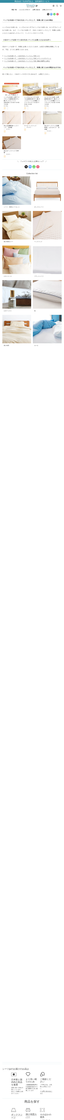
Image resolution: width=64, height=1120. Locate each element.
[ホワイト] (7, 108)
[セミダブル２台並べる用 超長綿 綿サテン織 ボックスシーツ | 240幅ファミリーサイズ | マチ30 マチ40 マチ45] (52, 89)
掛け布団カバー (31, 1115)
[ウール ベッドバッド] (32, 117)
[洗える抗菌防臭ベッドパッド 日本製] (11, 117)
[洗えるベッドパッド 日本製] (11, 142)
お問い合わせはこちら (46, 1092)
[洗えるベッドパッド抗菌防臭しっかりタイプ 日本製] (52, 117)
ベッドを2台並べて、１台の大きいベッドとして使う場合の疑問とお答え (27, 61)
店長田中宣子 (31, 1086)
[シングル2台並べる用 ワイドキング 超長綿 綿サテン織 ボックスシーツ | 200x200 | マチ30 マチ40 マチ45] (11, 89)
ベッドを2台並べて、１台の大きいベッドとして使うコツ (22, 56)
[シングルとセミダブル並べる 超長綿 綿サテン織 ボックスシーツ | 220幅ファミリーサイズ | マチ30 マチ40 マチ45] (32, 89)
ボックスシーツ (17, 1116)
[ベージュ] (5, 108)
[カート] (61, 5)
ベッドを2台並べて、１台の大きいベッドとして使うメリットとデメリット (27, 58)
